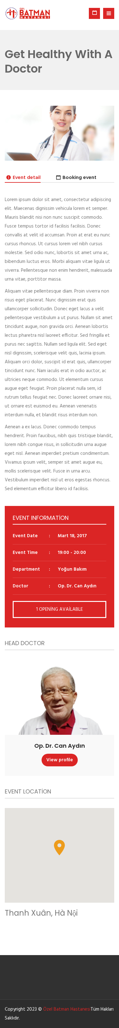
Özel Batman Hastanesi (66, 1009)
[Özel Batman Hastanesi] (28, 13)
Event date (25, 536)
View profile (59, 760)
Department (26, 569)
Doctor (20, 586)
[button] (59, 847)
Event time (25, 552)
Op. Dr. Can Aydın (59, 746)
